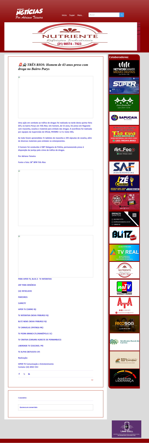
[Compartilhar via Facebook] (19, 374)
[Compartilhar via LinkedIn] (29, 374)
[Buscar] (121, 15)
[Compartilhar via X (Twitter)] (24, 374)
